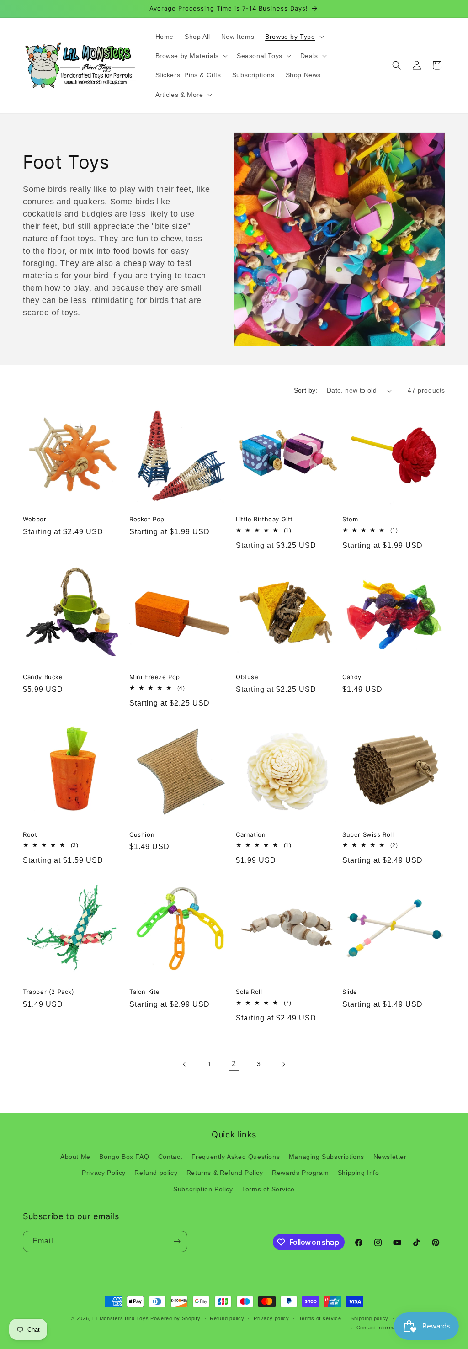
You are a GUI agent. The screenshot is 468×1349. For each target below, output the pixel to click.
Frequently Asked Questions (235, 1156)
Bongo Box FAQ (124, 1156)
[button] (293, 36)
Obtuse (247, 676)
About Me (75, 1156)
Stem (350, 519)
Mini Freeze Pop (154, 676)
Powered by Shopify (175, 1318)
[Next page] (283, 1064)
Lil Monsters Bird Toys (120, 1318)
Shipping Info (358, 1172)
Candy (352, 676)
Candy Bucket (44, 676)
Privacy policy (271, 1318)
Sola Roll (249, 991)
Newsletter (390, 1156)
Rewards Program (300, 1172)
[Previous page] (185, 1064)
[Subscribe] (177, 1241)
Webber (35, 519)
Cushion (141, 834)
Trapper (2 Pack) (48, 991)
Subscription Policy (203, 1189)
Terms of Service (268, 1189)
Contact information (380, 1327)
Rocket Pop (147, 519)
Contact (170, 1156)
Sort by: (306, 390)
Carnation (251, 834)
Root (30, 834)
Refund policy (155, 1172)
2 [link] (234, 1064)
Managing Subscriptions (326, 1156)
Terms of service (320, 1318)
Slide (349, 991)
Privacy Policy (103, 1172)
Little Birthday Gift (264, 519)
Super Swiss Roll (368, 834)
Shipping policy (369, 1318)
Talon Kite (144, 991)
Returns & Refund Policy (224, 1172)
